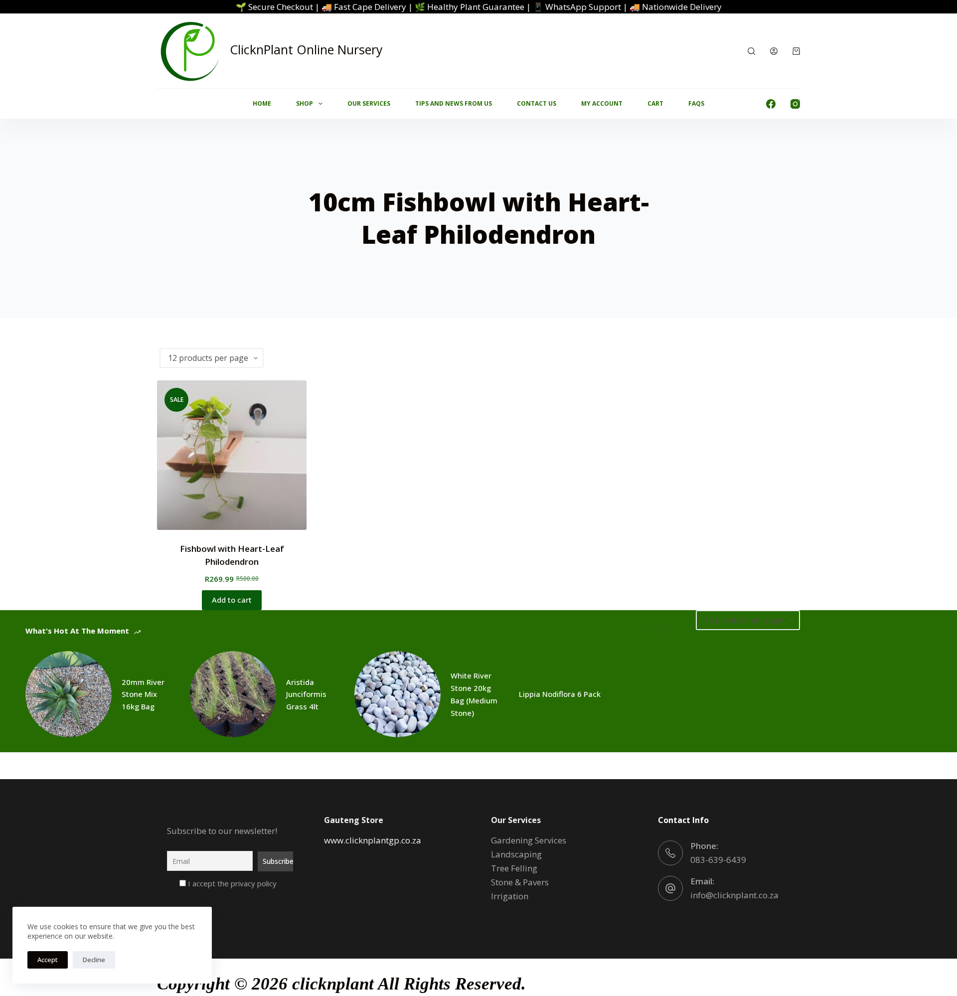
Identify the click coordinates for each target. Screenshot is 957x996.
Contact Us (536, 103)
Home (262, 103)
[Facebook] (771, 104)
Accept (47, 959)
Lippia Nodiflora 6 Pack (560, 694)
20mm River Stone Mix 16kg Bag (143, 694)
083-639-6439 (718, 859)
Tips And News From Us (453, 103)
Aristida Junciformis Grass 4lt (306, 694)
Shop (304, 103)
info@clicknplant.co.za (734, 895)
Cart (655, 103)
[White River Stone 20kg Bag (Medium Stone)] (397, 694)
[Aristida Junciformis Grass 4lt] (233, 694)
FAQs (696, 103)
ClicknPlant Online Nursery (306, 49)
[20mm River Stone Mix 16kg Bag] (68, 694)
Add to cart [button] (232, 600)
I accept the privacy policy (231, 883)
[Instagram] (795, 104)
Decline (94, 959)
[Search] (751, 51)
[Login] (774, 51)
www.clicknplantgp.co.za (372, 840)
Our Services (368, 103)
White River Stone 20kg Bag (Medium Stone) (474, 693)
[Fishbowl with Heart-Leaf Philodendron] (232, 455)
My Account (602, 103)
